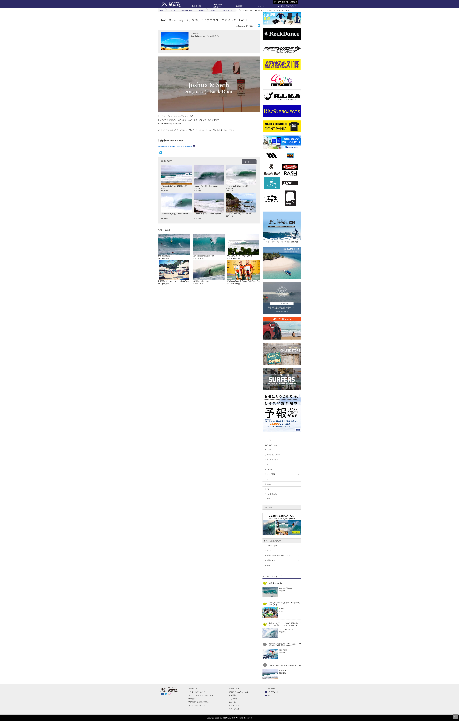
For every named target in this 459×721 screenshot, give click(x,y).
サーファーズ (234, 705)
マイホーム (271, 688)
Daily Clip (201, 10)
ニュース (172, 10)
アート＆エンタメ (225, 10)
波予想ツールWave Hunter (239, 692)
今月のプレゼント (274, 692)
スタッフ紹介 (234, 708)
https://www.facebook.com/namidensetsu (175, 146)
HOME (161, 10)
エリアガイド (234, 698)
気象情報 (232, 695)
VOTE (269, 695)
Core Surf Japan (187, 10)
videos (212, 10)
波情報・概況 (234, 688)
